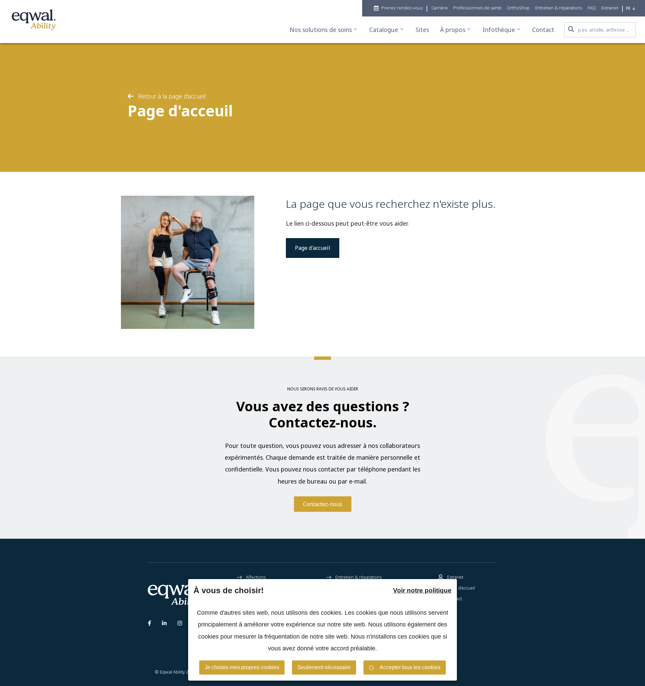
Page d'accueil (312, 248)
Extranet (455, 577)
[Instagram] (180, 624)
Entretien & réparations (358, 577)
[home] (33, 21)
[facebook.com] (149, 624)
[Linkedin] (164, 624)
